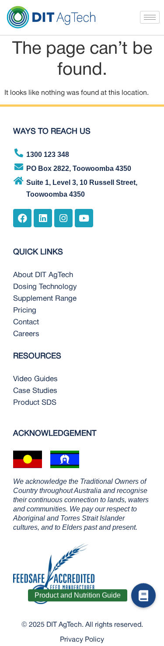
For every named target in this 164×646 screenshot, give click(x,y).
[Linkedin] (43, 218)
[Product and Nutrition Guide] (143, 599)
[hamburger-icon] (150, 17)
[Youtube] (84, 218)
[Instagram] (63, 218)
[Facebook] (22, 218)
